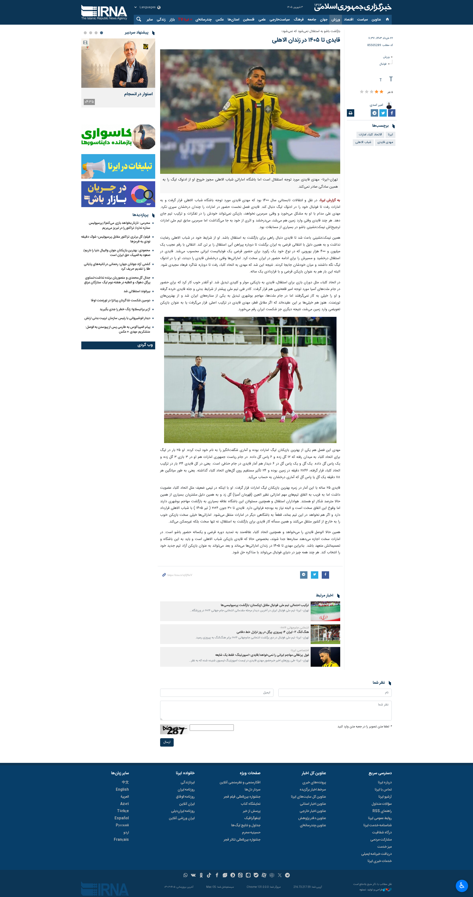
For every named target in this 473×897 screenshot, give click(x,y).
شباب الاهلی (363, 142)
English (122, 790)
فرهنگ (299, 20)
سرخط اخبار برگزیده (313, 790)
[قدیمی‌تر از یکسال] (325, 611)
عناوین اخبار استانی (313, 804)
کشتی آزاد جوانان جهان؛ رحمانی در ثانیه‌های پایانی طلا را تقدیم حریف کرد (117, 267)
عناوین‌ (376, 20)
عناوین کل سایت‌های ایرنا (308, 797)
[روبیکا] (272, 876)
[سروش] (232, 876)
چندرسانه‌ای (203, 20)
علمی (262, 20)
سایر (150, 20)
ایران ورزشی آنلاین (182, 818)
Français (121, 840)
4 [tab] (85, 32)
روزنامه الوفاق (185, 797)
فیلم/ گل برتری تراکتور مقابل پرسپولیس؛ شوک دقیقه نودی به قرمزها (115, 239)
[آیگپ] (248, 876)
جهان (323, 20)
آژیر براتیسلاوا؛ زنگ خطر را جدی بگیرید (125, 309)
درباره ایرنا (385, 783)
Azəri (124, 804)
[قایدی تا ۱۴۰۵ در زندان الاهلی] (250, 111)
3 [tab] (90, 32)
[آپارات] (264, 876)
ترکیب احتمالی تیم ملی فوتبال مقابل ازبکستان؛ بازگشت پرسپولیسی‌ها (265, 605)
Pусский (122, 825)
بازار (172, 20)
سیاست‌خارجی (280, 20)
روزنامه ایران (186, 790)
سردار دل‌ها (252, 790)
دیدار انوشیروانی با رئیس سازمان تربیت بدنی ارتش (117, 318)
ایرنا (352, 7)
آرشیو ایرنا (385, 797)
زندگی (161, 20)
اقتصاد (348, 20)
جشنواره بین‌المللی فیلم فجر (242, 797)
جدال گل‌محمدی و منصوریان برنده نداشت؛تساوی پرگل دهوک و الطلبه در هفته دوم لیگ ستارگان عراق (117, 280)
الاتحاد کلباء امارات (370, 134)
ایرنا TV (183, 20)
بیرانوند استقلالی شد (137, 291)
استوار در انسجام (138, 94)
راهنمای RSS (382, 811)
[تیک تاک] (209, 876)
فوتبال (383, 64)
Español (122, 818)
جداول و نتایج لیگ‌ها (245, 825)
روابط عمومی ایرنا (380, 818)
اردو (126, 833)
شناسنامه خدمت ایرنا (377, 825)
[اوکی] (201, 876)
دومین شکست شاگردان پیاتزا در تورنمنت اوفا (120, 300)
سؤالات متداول (382, 804)
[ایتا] (240, 876)
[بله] (256, 876)
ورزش (335, 20)
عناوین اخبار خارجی (313, 811)
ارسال (166, 742)
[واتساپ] (185, 876)
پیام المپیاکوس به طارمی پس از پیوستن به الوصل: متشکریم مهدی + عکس (117, 329)
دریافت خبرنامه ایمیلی (376, 854)
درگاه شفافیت (382, 833)
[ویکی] (193, 876)
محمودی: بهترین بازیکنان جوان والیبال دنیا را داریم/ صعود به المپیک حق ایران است (116, 253)
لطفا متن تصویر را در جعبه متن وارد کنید (365, 726)
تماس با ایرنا (383, 790)
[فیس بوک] (217, 876)
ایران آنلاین (187, 804)
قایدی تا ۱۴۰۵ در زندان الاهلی (306, 40)
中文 (125, 783)
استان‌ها (233, 20)
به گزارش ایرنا (330, 200)
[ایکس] (279, 876)
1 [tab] (101, 32)
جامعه (312, 20)
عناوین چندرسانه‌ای (313, 825)
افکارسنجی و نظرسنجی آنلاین (240, 783)
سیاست (362, 20)
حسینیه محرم (251, 833)
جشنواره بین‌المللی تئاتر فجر (242, 840)
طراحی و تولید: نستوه (371, 890)
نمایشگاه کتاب (250, 804)
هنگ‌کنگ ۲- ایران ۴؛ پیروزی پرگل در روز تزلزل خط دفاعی (272, 632)
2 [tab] (96, 32)
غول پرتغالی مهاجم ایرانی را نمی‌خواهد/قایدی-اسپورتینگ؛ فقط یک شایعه (262, 655)
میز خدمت (384, 847)
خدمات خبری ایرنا (380, 861)
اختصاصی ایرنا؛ (300, 650)
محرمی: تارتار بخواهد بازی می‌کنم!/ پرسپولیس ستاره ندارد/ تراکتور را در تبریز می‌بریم (119, 225)
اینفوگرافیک (252, 818)
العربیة (124, 797)
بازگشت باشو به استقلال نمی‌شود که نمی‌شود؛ (310, 31)
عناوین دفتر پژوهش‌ (312, 818)
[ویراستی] (224, 876)
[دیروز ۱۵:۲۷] (118, 63)
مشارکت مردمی (381, 840)
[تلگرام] (287, 876)
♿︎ (462, 885)
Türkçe (123, 811)
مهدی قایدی (385, 142)
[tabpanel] (118, 73)
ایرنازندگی (188, 783)
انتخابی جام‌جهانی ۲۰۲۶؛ (294, 627)
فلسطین (248, 20)
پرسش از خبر (251, 811)
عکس (220, 20)
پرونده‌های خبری (314, 783)
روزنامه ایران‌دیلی (183, 811)
